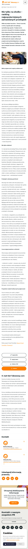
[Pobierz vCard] (24, 441)
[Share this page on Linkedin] (12, 478)
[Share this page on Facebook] (16, 478)
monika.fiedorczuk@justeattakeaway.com (12, 449)
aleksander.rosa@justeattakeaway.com (11, 462)
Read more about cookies (13, 540)
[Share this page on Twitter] (8, 478)
